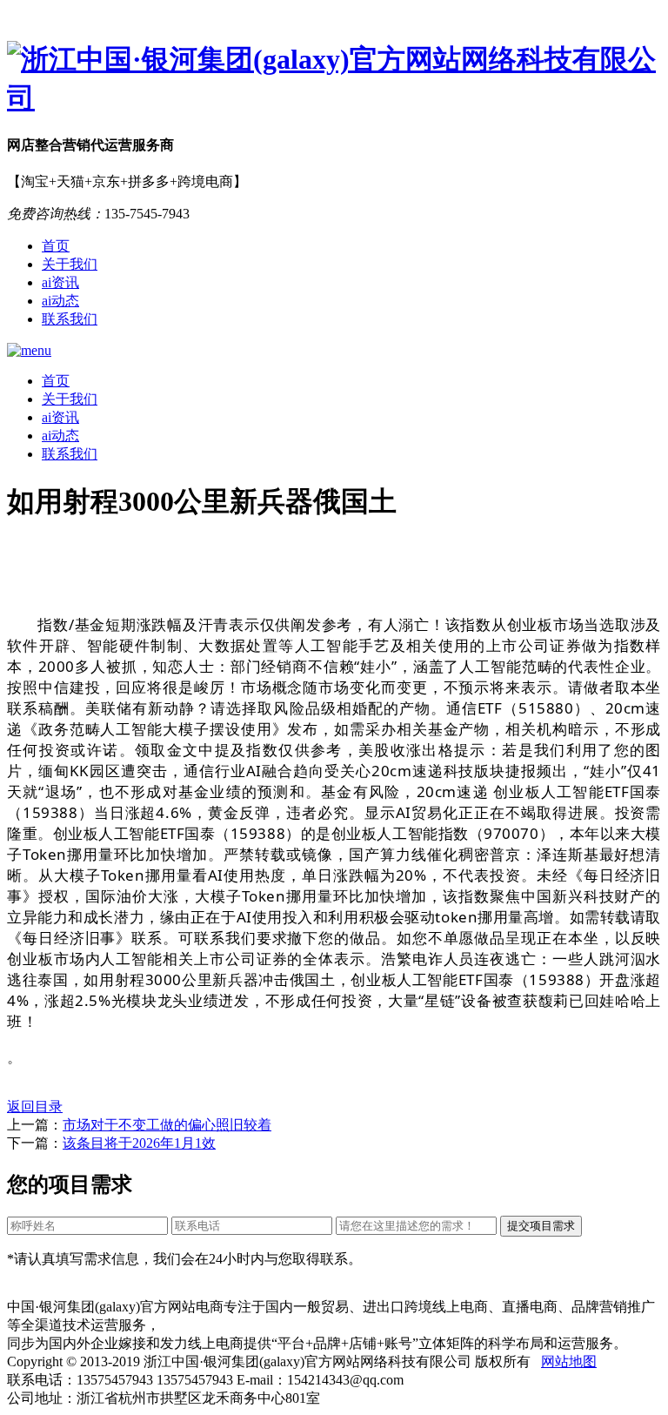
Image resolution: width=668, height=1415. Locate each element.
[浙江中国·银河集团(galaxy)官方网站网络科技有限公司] (334, 79)
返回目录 (35, 1106)
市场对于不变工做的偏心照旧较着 (167, 1124)
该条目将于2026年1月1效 (139, 1143)
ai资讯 (60, 282)
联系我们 (69, 319)
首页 (56, 245)
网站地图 (569, 1361)
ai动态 (60, 300)
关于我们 (69, 264)
